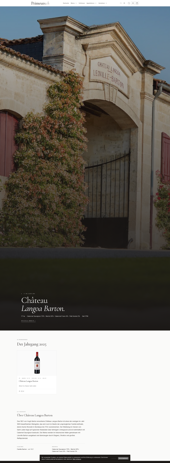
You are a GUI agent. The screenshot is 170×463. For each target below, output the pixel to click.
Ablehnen (113, 458)
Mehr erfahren (77, 459)
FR (120, 3)
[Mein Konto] (133, 3)
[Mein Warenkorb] (137, 3)
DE (124, 3)
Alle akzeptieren (123, 458)
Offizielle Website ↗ (28, 320)
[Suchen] (129, 3)
